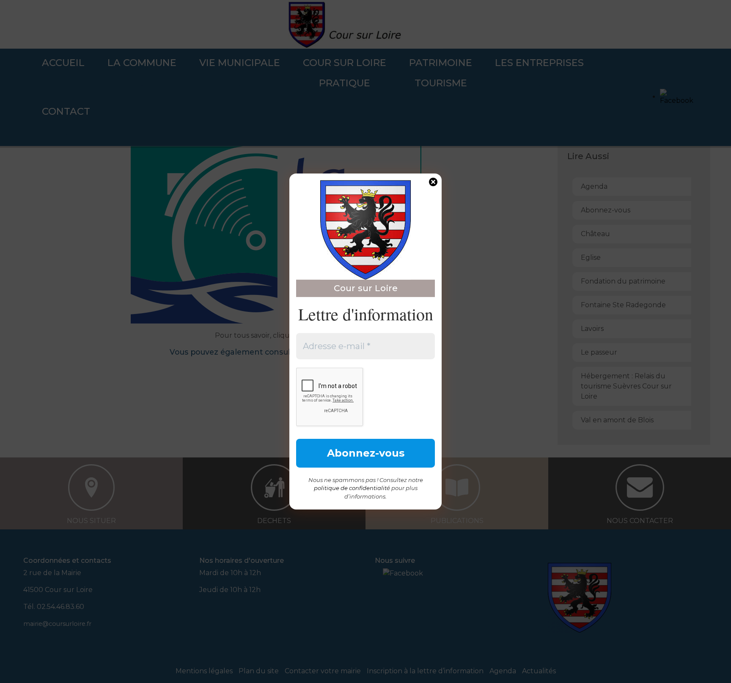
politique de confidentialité (352, 488)
